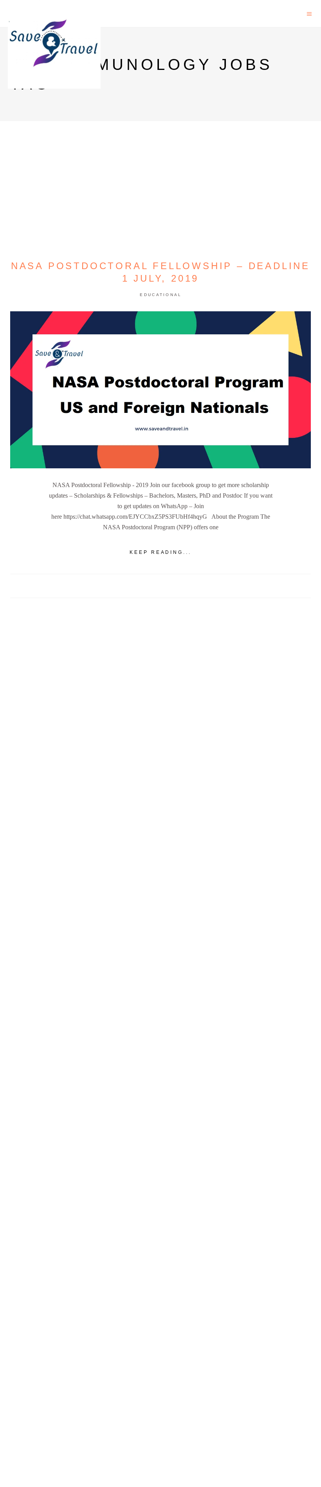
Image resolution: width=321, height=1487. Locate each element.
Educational (161, 295)
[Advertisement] (160, 898)
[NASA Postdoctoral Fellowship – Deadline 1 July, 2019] (160, 389)
